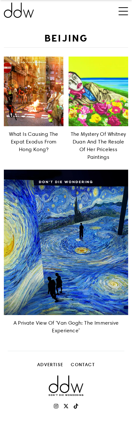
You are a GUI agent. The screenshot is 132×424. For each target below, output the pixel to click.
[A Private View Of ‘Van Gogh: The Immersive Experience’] (66, 242)
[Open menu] (123, 10)
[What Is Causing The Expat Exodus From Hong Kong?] (33, 91)
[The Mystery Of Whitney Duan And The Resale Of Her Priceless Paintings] (98, 91)
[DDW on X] (66, 406)
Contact (83, 364)
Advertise (50, 364)
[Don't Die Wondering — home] (43, 10)
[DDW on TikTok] (76, 406)
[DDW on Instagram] (56, 406)
